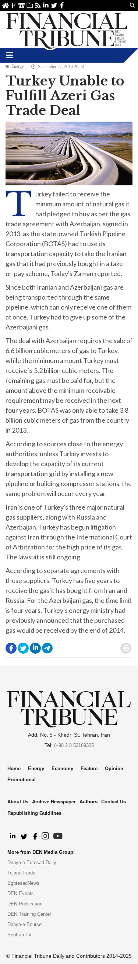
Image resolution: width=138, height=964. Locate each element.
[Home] (67, 29)
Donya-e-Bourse (24, 924)
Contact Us (21, 5)
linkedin (45, 5)
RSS (37, 5)
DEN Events (20, 893)
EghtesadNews (23, 883)
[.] (12, 836)
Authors (88, 801)
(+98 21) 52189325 (74, 745)
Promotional (21, 779)
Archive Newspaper (54, 801)
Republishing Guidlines (34, 812)
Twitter (54, 5)
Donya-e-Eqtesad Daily (31, 862)
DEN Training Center (29, 914)
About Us (13, 5)
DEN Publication (24, 904)
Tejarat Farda (21, 873)
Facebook (62, 5)
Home (5, 5)
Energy (17, 66)
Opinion (114, 768)
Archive (29, 5)
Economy (62, 768)
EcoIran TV (19, 934)
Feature (89, 768)
